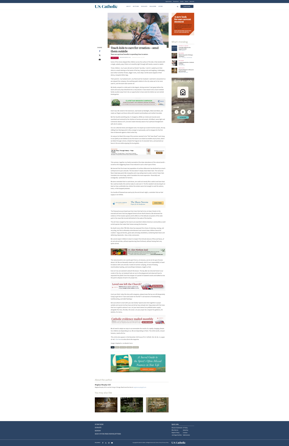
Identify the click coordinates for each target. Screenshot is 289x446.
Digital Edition (169, 1)
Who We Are (175, 430)
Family (117, 347)
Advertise (185, 430)
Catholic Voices (183, 42)
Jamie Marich (182, 46)
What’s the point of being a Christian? (186, 51)
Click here (118, 339)
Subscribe (192, 1)
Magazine (153, 6)
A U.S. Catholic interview (185, 54)
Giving (160, 6)
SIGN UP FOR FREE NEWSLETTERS (108, 434)
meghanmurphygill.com (139, 387)
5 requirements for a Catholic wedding (186, 59)
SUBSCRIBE (99, 424)
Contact (185, 433)
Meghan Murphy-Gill (125, 57)
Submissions (186, 435)
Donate (181, 1)
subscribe (186, 6)
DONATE (98, 427)
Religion (181, 49)
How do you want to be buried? (132, 404)
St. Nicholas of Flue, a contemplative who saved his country (157, 404)
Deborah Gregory (105, 406)
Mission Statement (177, 428)
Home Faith (122, 347)
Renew (186, 1)
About (128, 6)
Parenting (129, 347)
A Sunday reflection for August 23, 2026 (185, 44)
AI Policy (185, 428)
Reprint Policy (175, 433)
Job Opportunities (177, 435)
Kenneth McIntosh (157, 407)
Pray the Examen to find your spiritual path (106, 404)
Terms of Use (159, 442)
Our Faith (115, 58)
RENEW (98, 430)
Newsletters (176, 1)
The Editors (182, 61)
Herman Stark (131, 406)
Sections (136, 6)
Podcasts (144, 6)
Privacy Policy (165, 442)
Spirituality (135, 347)
